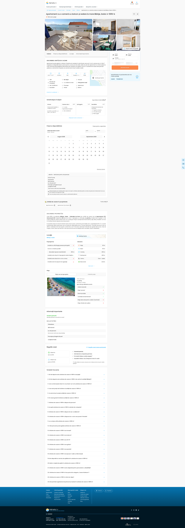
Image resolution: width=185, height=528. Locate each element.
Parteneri (100, 490)
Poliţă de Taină (73, 524)
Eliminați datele (101, 169)
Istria (69, 492)
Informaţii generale (84, 499)
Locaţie (71, 54)
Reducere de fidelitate (59, 494)
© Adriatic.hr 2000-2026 (51, 524)
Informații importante (82, 54)
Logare (113, 79)
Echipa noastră (83, 496)
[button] (68, 35)
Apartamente (49, 492)
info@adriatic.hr (59, 517)
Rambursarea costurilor (59, 496)
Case (47, 494)
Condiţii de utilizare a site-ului (63, 524)
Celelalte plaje (91, 274)
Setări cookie (87, 524)
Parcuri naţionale (71, 499)
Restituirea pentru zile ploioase (61, 174)
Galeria (49, 54)
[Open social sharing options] (137, 14)
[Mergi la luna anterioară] (48, 136)
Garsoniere (48, 497)
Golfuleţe (70, 501)
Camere (48, 496)
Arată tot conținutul (52, 92)
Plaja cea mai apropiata (61, 274)
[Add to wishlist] (134, 14)
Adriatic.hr (82, 492)
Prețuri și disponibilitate (60, 54)
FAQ (78, 524)
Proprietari (109, 490)
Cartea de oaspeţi (84, 494)
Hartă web (82, 524)
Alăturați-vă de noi (84, 497)
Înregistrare (120, 79)
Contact (50, 514)
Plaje (69, 503)
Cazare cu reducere (58, 492)
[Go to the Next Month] (104, 136)
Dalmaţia (70, 496)
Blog (81, 501)
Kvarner (69, 494)
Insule (69, 497)
